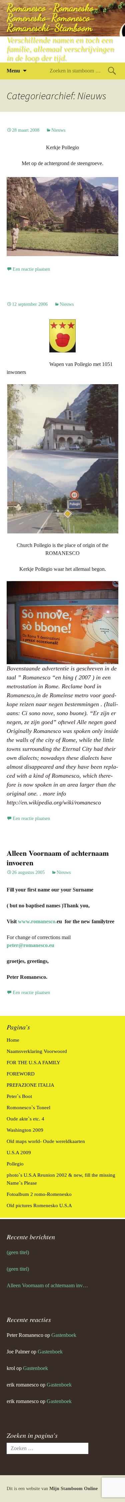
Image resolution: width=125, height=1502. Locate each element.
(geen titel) (18, 1252)
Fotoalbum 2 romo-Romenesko (39, 1194)
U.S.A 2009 (19, 1152)
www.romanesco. (37, 921)
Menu (13, 70)
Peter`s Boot (19, 1096)
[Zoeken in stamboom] (112, 70)
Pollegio (15, 1163)
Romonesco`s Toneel (28, 1107)
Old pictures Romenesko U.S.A (39, 1205)
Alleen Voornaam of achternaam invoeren (58, 857)
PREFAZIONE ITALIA (30, 1085)
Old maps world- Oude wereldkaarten (46, 1141)
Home (13, 1040)
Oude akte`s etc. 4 (25, 1118)
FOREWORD (21, 1073)
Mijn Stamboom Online (73, 1488)
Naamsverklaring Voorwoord (37, 1051)
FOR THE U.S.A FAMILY (33, 1062)
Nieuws (58, 130)
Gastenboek (63, 1335)
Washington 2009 (25, 1130)
